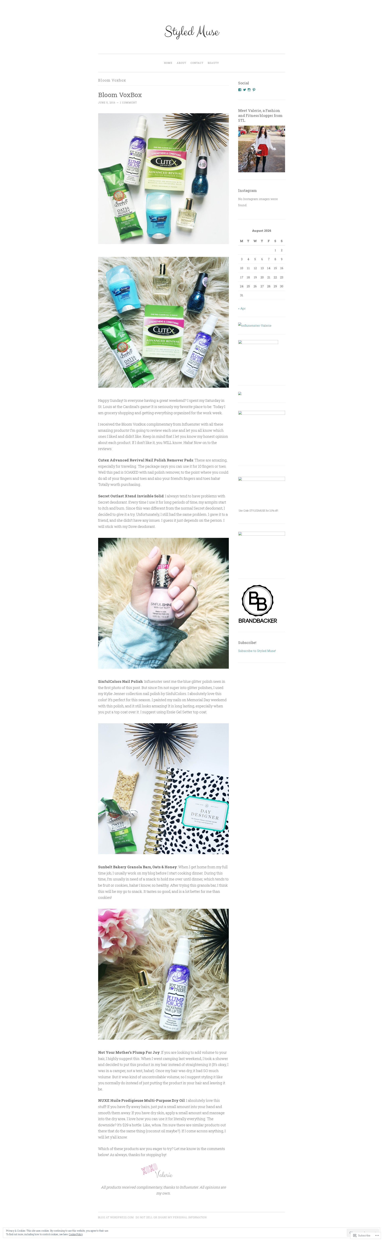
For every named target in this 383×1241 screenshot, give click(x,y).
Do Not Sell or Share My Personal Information (171, 1217)
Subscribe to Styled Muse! (257, 651)
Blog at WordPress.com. (116, 1217)
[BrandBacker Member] (258, 623)
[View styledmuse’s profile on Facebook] (239, 89)
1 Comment (128, 102)
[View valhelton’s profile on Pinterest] (254, 89)
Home (168, 62)
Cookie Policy (76, 1234)
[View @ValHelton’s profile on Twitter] (244, 89)
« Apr (242, 308)
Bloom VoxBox (120, 94)
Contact (197, 62)
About (181, 62)
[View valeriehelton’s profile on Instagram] (249, 89)
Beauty (213, 62)
